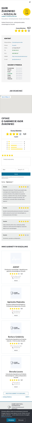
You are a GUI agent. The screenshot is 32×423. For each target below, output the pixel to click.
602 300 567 (15, 53)
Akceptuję (11, 420)
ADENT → (27, 397)
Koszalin (21, 18)
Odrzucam (21, 420)
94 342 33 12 (15, 50)
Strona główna (5, 18)
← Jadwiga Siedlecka (7, 397)
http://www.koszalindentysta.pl (19, 56)
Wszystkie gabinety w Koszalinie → (16, 393)
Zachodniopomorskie (13, 18)
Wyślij (16, 174)
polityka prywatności (6, 416)
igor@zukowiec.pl (16, 59)
